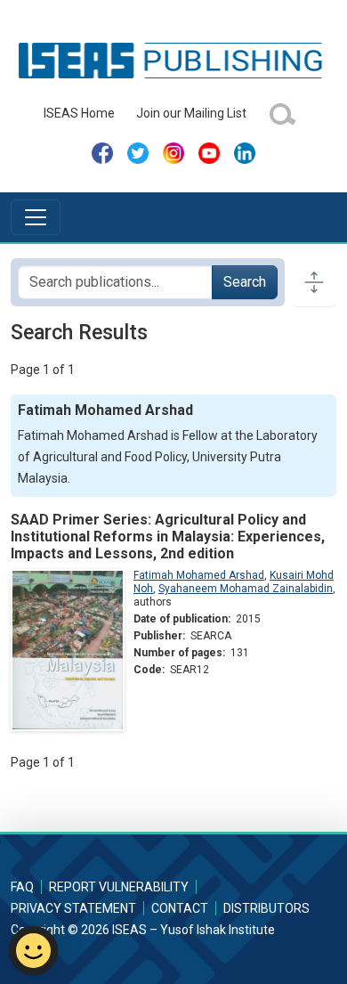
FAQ (22, 887)
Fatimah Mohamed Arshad (198, 575)
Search (244, 281)
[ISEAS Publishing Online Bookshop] (173, 60)
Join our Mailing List (191, 113)
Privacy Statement (73, 908)
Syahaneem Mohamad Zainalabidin (245, 588)
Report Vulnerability (119, 887)
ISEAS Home (79, 113)
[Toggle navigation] (36, 217)
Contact (179, 908)
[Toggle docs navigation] (314, 282)
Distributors (266, 908)
